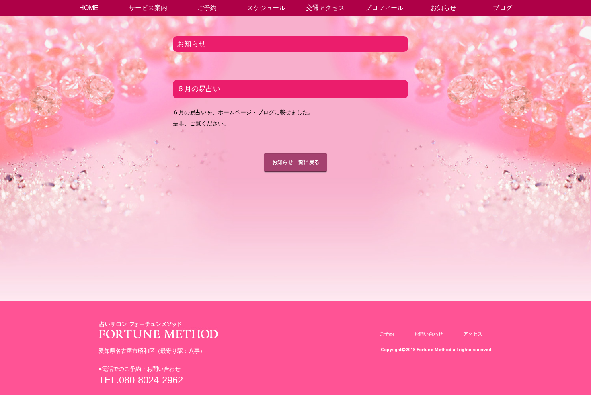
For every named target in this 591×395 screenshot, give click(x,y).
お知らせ (443, 7)
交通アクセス (325, 7)
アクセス (472, 334)
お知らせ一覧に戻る (295, 162)
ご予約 (207, 7)
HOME (88, 7)
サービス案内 (148, 7)
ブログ (502, 7)
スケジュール (266, 7)
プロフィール (384, 7)
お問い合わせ (428, 334)
